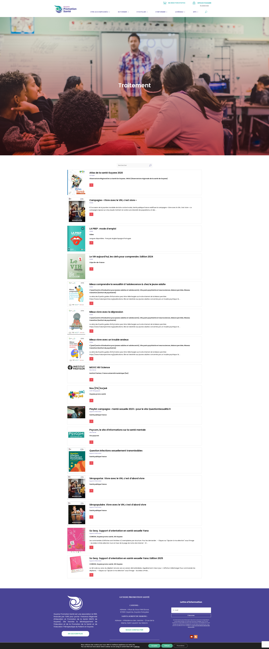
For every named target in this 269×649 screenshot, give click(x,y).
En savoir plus (75, 633)
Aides (91, 234)
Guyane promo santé (97, 394)
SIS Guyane (118, 537)
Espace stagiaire (204, 3)
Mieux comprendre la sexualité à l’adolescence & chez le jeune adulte (127, 284)
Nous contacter (134, 630)
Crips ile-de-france (96, 262)
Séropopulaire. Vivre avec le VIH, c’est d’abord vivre (117, 504)
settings (137, 647)
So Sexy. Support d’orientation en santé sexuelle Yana (119, 530)
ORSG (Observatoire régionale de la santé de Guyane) (147, 179)
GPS (194, 12)
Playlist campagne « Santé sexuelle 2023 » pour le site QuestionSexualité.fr (130, 409)
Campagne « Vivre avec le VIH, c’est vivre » (113, 200)
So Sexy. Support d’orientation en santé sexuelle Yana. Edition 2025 (126, 558)
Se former (122, 12)
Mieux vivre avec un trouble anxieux (109, 339)
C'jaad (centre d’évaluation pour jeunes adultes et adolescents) (114, 290)
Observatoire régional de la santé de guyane (107, 179)
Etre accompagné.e (99, 12)
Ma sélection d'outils (176, 3)
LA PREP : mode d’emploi (102, 228)
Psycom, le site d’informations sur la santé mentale (117, 429)
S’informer (160, 12)
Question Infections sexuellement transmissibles (115, 450)
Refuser (167, 646)
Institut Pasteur (95, 373)
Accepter (154, 646)
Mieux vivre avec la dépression (106, 311)
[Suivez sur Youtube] (191, 636)
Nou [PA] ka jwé (98, 388)
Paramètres (180, 646)
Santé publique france (98, 415)
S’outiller (141, 12)
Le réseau (179, 12)
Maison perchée (177, 290)
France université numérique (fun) (115, 373)
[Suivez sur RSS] (195, 636)
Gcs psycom (94, 436)
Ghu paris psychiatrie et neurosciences (155, 290)
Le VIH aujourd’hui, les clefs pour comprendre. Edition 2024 (121, 256)
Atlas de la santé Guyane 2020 (106, 172)
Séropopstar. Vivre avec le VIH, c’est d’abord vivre (116, 478)
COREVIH (92, 537)
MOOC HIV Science (99, 367)
